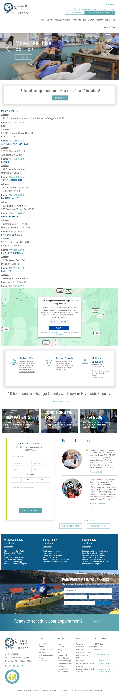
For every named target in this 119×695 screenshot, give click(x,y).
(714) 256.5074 (13, 654)
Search (111, 5)
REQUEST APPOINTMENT (30, 511)
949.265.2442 (16, 249)
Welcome (79, 644)
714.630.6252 (16, 158)
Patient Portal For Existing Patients (100, 12)
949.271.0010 (16, 268)
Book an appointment (74, 12)
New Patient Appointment (85, 647)
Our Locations (63, 672)
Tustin (60, 652)
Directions (80, 650)
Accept (59, 328)
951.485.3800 (16, 122)
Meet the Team (61, 370)
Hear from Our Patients (27, 372)
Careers (41, 658)
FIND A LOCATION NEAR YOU (59, 401)
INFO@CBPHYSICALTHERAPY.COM (102, 9)
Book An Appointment (103, 655)
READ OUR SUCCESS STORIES (71, 526)
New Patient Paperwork (84, 652)
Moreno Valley (63, 669)
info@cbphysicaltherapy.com (18, 658)
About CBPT (43, 644)
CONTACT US (96, 622)
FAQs (78, 658)
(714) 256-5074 (82, 9)
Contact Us (43, 661)
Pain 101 (98, 650)
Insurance (80, 661)
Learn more (8, 547)
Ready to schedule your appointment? (48, 621)
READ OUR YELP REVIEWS (98, 526)
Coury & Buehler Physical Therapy (16, 8)
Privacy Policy (66, 690)
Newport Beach (63, 658)
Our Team (42, 652)
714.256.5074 (16, 140)
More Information (58, 322)
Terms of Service (88, 690)
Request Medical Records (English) (105, 662)
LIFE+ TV (98, 647)
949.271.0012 (16, 286)
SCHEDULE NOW (60, 98)
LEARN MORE (24, 57)
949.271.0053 (16, 231)
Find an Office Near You (99, 377)
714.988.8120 (16, 195)
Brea (59, 644)
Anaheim (61, 647)
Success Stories (82, 655)
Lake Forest (62, 666)
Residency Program (46, 655)
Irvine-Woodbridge (64, 661)
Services (42, 647)
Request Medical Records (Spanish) (105, 670)
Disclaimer (98, 690)
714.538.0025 (16, 177)
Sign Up (104, 603)
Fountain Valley (63, 655)
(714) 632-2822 (16, 213)
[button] (85, 520)
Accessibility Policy (53, 690)
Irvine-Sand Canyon (65, 663)
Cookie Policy (76, 690)
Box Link (20, 421)
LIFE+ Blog (99, 644)
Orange (60, 650)
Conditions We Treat (46, 650)
